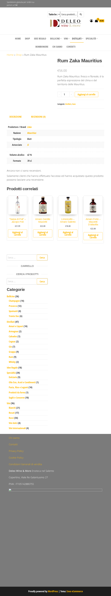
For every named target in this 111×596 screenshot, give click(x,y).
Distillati (77, 38)
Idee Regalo (40, 38)
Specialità (91, 38)
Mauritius (31, 133)
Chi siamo (57, 46)
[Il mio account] (91, 21)
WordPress (53, 591)
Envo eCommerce (75, 591)
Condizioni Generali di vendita (25, 464)
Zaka (29, 127)
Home (18, 38)
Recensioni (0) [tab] (38, 116)
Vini (66, 38)
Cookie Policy (16, 457)
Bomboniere (41, 46)
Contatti (71, 46)
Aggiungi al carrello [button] (17, 233)
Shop (27, 38)
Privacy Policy (16, 451)
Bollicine (55, 38)
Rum (74, 104)
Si (28, 144)
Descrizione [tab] (15, 116)
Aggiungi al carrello (86, 94)
